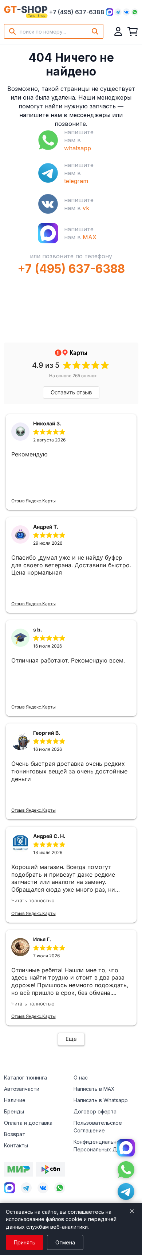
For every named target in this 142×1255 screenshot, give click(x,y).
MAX (89, 237)
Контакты (16, 1145)
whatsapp (77, 148)
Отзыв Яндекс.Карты (33, 500)
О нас (81, 1077)
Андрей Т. (45, 527)
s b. (37, 629)
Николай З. (47, 423)
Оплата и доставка (28, 1123)
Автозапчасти (21, 1089)
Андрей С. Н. (49, 836)
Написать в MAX (94, 1089)
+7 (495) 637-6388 (76, 12)
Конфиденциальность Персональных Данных (103, 1145)
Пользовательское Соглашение (98, 1127)
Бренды (14, 1111)
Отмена (65, 1242)
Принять (24, 1242)
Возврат (14, 1134)
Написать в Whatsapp (101, 1100)
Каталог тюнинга (25, 1077)
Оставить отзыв (71, 392)
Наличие (14, 1100)
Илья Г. (42, 939)
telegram (76, 181)
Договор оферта (95, 1111)
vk (86, 208)
